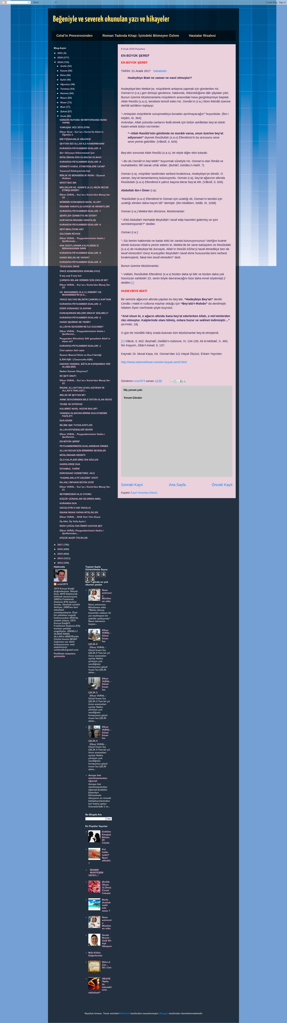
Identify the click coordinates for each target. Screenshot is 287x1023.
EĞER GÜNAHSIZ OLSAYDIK (75, 308)
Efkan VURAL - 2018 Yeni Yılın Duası (80, 517)
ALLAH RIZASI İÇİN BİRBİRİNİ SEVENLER (83, 450)
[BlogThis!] (175, 381)
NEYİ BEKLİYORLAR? (72, 229)
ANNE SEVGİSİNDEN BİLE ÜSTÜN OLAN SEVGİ (86, 399)
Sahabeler (160, 71)
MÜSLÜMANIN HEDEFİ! (73, 455)
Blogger (163, 1013)
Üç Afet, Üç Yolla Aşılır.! (73, 521)
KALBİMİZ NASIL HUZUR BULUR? (79, 408)
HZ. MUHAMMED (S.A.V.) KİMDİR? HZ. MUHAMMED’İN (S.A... (81, 293)
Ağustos (65, 84)
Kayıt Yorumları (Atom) (144, 492)
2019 (60, 57)
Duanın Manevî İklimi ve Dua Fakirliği (80, 355)
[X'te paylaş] (178, 381)
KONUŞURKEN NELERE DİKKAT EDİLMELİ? (84, 313)
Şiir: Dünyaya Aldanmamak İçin (77, 152)
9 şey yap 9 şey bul (70, 275)
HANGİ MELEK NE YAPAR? (75, 257)
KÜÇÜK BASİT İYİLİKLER (74, 538)
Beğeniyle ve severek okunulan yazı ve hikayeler (111, 19)
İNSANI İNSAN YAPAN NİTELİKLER (79, 512)
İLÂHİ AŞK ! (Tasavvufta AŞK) (76, 359)
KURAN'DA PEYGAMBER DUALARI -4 (80, 262)
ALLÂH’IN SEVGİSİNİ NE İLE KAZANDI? (81, 326)
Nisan (63, 102)
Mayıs (64, 97)
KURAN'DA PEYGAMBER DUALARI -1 (80, 345)
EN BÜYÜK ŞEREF (70, 441)
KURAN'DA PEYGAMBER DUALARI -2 (80, 317)
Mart (63, 107)
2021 (60, 53)
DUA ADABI (66, 420)
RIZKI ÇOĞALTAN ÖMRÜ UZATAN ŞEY (81, 526)
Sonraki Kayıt (132, 485)
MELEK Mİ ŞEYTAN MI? (73, 395)
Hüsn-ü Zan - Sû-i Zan (106, 965)
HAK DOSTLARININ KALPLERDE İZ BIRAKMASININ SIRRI (79, 247)
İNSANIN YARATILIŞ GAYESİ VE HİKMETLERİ (84, 206)
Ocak (63, 116)
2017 (60, 544)
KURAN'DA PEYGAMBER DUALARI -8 (80, 161)
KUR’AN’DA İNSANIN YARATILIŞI (78, 220)
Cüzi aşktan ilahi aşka (72, 350)
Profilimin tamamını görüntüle (65, 655)
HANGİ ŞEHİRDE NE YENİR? (75, 322)
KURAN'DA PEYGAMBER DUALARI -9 (80, 148)
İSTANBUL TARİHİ (70, 468)
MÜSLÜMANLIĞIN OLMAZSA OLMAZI (80, 157)
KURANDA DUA (68, 503)
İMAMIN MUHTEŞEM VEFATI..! (95, 873)
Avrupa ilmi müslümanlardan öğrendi (97, 778)
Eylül (63, 79)
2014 (60, 558)
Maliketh (125, 1013)
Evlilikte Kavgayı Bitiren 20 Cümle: (106, 837)
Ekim (63, 75)
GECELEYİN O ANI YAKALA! (75, 507)
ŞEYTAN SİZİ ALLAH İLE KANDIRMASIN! (82, 143)
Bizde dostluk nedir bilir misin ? (106, 905)
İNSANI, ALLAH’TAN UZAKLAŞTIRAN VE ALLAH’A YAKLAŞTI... (82, 389)
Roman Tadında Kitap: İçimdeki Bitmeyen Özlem (140, 35)
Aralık (63, 66)
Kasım (64, 70)
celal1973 (62, 584)
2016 (60, 549)
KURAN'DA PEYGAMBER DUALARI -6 (80, 224)
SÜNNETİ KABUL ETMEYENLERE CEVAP (82, 166)
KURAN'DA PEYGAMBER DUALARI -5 (80, 253)
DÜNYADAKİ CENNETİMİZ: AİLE (77, 473)
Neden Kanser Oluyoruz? (74, 371)
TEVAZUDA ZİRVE (69, 266)
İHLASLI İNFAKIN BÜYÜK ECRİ (77, 482)
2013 (60, 562)
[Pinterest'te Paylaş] (184, 381)
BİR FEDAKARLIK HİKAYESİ (75, 139)
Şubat (64, 111)
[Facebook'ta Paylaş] (181, 381)
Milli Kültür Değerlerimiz (95, 954)
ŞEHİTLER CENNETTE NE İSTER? (78, 215)
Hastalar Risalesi (202, 35)
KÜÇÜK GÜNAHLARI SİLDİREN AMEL (80, 498)
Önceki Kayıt (222, 485)
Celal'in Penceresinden (74, 35)
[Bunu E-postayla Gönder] (172, 381)
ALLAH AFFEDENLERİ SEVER (76, 429)
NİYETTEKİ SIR (68, 182)
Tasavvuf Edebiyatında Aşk (75, 171)
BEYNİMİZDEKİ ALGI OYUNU (75, 494)
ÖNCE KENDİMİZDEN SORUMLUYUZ (80, 271)
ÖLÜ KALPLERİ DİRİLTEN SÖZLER (79, 459)
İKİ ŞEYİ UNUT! (68, 376)
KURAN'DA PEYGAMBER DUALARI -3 (80, 304)
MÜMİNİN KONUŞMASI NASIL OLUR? (80, 202)
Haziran (64, 93)
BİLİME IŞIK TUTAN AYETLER (76, 425)
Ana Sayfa (177, 485)
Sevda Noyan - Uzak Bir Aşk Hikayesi (107, 941)
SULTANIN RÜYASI (70, 233)
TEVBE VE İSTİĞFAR (71, 404)
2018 (60, 62)
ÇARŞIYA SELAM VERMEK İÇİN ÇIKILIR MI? (84, 280)
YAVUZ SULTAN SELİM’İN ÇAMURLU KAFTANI (85, 299)
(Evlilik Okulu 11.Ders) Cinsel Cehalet (106, 887)
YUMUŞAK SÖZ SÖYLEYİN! (75, 127)
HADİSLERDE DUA (70, 464)
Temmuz (65, 88)
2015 (60, 553)
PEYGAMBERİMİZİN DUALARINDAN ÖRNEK (84, 446)
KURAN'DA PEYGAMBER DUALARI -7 (80, 211)
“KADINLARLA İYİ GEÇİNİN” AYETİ (79, 478)
